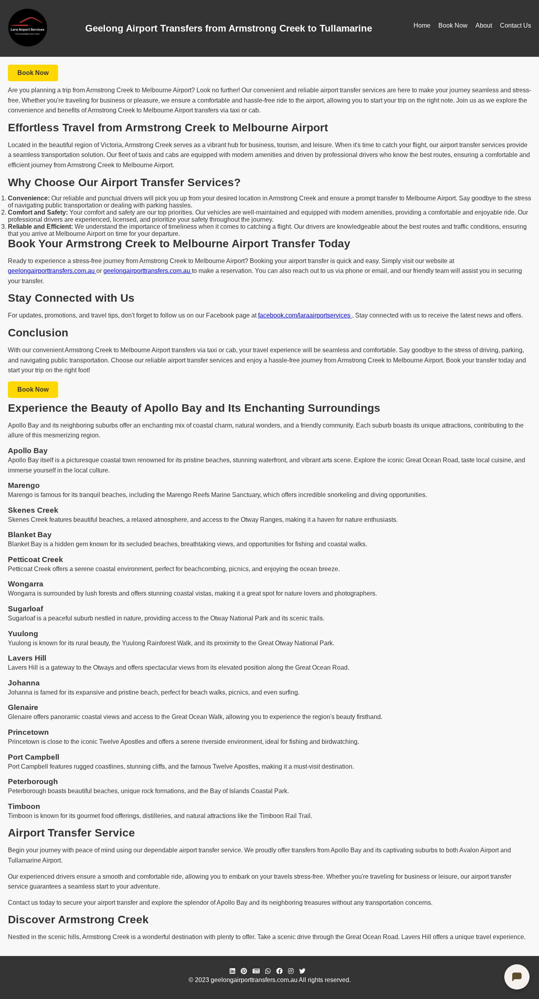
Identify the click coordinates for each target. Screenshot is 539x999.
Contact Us (515, 25)
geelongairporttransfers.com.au (52, 270)
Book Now (453, 25)
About (483, 25)
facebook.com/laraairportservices (305, 315)
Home (422, 25)
